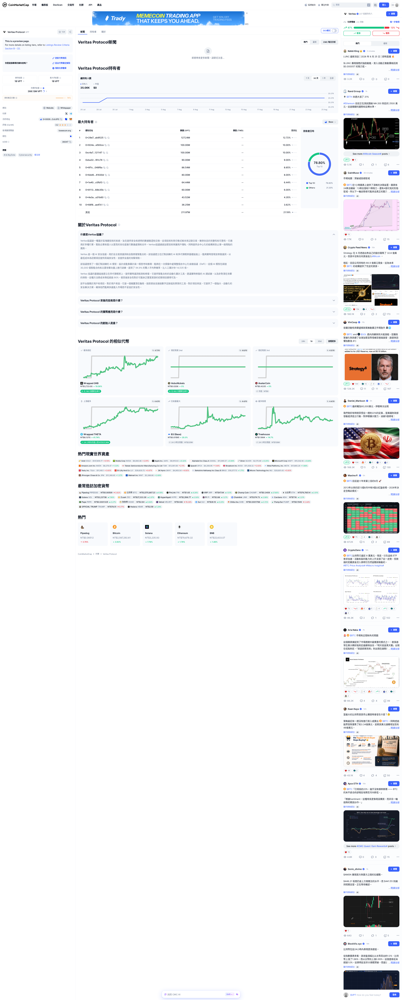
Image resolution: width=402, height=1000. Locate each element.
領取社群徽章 (60, 68)
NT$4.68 (175, 502)
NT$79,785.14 (301, 492)
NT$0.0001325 (99, 502)
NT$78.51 (103, 506)
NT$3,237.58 (98, 497)
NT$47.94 (217, 492)
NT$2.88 (216, 497)
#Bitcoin (376, 256)
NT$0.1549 (292, 502)
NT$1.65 (183, 492)
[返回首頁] (16, 5)
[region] (167, 5)
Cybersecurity (25, 155)
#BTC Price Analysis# (354, 565)
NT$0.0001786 (249, 502)
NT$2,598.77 (179, 497)
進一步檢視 (394, 22)
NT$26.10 (211, 502)
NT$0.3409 (258, 492)
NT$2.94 (137, 502)
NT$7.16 (289, 497)
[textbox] (369, 995)
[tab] (305, 42)
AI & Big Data (9, 155)
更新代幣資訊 (60, 58)
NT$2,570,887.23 (145, 492)
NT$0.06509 (101, 492)
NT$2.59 (145, 506)
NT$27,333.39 (137, 497)
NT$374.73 (251, 497)
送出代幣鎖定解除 (62, 63)
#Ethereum (349, 103)
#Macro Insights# (375, 565)
